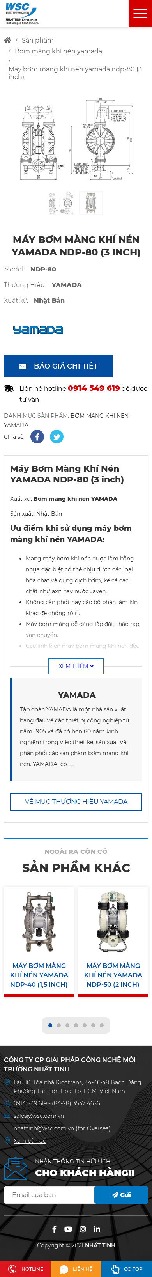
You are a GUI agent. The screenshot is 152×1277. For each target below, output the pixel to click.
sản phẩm (38, 40)
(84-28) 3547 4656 (76, 1103)
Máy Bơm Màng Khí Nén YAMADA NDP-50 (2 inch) (113, 975)
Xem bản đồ (30, 1140)
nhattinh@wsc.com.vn (44, 1128)
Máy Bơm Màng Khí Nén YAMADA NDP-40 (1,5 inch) (39, 975)
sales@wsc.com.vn (39, 1115)
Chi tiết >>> (39, 958)
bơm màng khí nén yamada (58, 51)
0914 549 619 (31, 1103)
